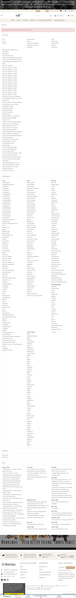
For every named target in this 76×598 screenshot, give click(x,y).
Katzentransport (31, 192)
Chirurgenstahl (55, 256)
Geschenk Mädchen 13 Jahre (9, 77)
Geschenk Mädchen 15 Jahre (9, 81)
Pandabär (29, 421)
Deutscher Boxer (6, 260)
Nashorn (29, 414)
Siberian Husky (6, 313)
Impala (28, 396)
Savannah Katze (31, 270)
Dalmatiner (5, 254)
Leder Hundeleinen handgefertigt (10, 133)
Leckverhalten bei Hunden (9, 340)
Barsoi (3, 225)
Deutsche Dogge (6, 258)
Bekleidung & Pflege (32, 196)
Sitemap (53, 45)
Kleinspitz (4, 282)
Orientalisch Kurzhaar (32, 260)
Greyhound (5, 274)
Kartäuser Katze (31, 248)
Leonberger (5, 286)
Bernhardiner (5, 237)
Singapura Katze (31, 278)
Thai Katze (29, 284)
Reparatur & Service (7, 350)
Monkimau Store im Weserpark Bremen (62, 513)
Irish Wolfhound (6, 280)
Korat (28, 250)
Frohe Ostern (55, 508)
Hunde (53, 186)
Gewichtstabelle (6, 334)
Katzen (53, 188)
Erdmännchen (30, 384)
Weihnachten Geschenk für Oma (10, 162)
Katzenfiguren (30, 202)
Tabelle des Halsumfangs (8, 342)
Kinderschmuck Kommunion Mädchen (12, 122)
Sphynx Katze (30, 282)
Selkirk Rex (29, 272)
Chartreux (29, 231)
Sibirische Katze (31, 276)
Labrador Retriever (7, 284)
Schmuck (32, 20)
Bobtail (4, 239)
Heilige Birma (30, 247)
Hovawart (4, 276)
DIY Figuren (54, 323)
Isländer (29, 345)
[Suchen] (50, 16)
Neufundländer (6, 297)
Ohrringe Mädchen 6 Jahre (9, 141)
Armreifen (53, 225)
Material (53, 254)
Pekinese (4, 299)
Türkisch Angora (31, 286)
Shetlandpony (30, 351)
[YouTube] (5, 580)
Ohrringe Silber (6, 145)
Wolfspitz (4, 321)
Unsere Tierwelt (59, 20)
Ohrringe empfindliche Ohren (58, 274)
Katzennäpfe (30, 190)
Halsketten (54, 231)
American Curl (30, 217)
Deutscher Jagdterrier (8, 262)
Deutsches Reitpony (32, 336)
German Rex (30, 243)
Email (43, 557)
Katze (18, 20)
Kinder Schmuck (6, 114)
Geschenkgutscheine (7, 332)
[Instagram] (8, 580)
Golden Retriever (6, 272)
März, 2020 (54, 522)
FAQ (47, 10)
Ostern (53, 204)
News (52, 10)
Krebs (28, 402)
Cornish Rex (30, 233)
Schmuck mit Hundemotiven (9, 155)
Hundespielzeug (6, 194)
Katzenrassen (30, 213)
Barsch (28, 363)
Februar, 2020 (30, 527)
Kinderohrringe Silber (7, 168)
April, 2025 (54, 477)
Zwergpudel (5, 324)
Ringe (52, 247)
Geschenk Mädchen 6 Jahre (9, 88)
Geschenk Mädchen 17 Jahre (9, 85)
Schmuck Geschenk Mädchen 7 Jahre (12, 153)
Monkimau (5, 457)
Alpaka (28, 361)
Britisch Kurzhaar (31, 225)
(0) (66, 10)
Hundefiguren (5, 206)
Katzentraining (30, 194)
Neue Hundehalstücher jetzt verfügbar (62, 515)
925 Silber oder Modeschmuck (10, 49)
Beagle (4, 229)
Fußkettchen (54, 229)
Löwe (28, 412)
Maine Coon (30, 252)
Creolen (53, 227)
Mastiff (4, 291)
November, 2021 (55, 517)
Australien (53, 310)
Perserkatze (30, 262)
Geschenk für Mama (7, 65)
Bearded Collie (6, 231)
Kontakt (56, 10)
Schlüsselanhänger (44, 20)
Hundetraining (6, 196)
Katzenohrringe (31, 204)
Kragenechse (30, 400)
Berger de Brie (5, 233)
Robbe (28, 429)
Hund (12, 20)
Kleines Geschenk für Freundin (10, 127)
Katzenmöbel (30, 186)
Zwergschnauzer (6, 326)
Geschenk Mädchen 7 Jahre (9, 90)
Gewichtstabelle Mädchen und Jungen (12, 98)
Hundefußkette (6, 213)
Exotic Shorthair (31, 241)
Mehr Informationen (8, 592)
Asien (52, 308)
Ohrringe (53, 243)
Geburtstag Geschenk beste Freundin (11, 59)
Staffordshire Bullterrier (8, 315)
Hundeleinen (5, 186)
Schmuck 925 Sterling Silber (9, 147)
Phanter (29, 425)
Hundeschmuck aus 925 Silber (10, 104)
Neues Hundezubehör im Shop (60, 529)
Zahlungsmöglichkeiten (33, 43)
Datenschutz (54, 41)
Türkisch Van (30, 287)
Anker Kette (5, 51)
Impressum (54, 47)
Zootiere (53, 298)
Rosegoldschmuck (56, 264)
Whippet (4, 319)
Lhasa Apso (5, 287)
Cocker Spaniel (6, 250)
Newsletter (29, 47)
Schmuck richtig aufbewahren (59, 282)
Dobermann (5, 266)
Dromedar (29, 375)
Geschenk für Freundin (8, 170)
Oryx (28, 419)
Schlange (29, 435)
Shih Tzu (4, 311)
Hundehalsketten (6, 208)
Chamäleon (30, 367)
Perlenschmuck (55, 262)
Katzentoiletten (31, 184)
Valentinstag (54, 202)
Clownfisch (30, 369)
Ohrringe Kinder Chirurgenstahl (10, 139)
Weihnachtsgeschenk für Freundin (11, 164)
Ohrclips (53, 237)
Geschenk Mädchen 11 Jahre (9, 73)
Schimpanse (30, 433)
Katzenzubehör (31, 182)
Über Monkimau (31, 39)
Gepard (29, 388)
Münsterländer (6, 295)
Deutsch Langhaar (7, 256)
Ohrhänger (54, 241)
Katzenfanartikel (31, 198)
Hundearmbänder (6, 212)
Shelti (3, 309)
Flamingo (29, 386)
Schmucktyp (54, 219)
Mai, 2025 (53, 467)
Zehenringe (54, 252)
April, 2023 (54, 506)
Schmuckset (54, 248)
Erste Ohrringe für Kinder (57, 270)
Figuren (25, 20)
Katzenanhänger (31, 200)
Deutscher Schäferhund (8, 264)
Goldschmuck (54, 258)
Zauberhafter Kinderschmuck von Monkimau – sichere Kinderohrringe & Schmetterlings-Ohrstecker (11, 523)
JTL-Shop (72, 593)
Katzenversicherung (32, 293)
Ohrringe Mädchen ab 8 (8, 143)
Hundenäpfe (5, 188)
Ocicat (28, 258)
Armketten (54, 223)
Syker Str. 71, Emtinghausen (10, 569)
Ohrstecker (54, 245)
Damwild (29, 371)
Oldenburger (30, 347)
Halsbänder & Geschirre (8, 184)
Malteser (4, 289)
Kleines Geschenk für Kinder (9, 129)
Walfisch (29, 445)
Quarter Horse (30, 349)
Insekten (53, 192)
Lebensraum (54, 314)
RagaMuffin (30, 264)
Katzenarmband (31, 206)
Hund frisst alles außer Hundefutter (11, 336)
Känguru (29, 404)
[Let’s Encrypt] (18, 15)
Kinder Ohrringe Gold (7, 112)
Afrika (52, 302)
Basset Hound (6, 227)
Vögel (52, 196)
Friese (28, 338)
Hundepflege (5, 192)
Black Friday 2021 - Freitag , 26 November (62, 519)
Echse (28, 377)
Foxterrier (4, 268)
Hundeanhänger (6, 204)
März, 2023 (54, 511)
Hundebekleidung (6, 200)
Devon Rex (29, 237)
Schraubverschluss (56, 250)
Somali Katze (30, 280)
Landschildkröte (31, 406)
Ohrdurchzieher (55, 239)
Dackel (4, 252)
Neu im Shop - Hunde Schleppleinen (61, 524)
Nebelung (29, 254)
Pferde (53, 190)
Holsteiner (29, 343)
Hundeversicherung (7, 338)
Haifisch (29, 392)
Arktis (52, 306)
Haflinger (29, 340)
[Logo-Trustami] (21, 15)
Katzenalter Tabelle (7, 110)
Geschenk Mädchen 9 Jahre (9, 94)
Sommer (53, 206)
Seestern (29, 441)
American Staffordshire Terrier (9, 223)
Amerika (53, 304)
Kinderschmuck (6, 120)
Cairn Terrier (5, 245)
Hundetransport (6, 198)
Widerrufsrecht (55, 43)
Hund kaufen (5, 100)
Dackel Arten (5, 53)
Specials (4, 330)
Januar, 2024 (54, 500)
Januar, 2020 (54, 527)
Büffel (28, 365)
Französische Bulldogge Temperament (12, 57)
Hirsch (28, 394)
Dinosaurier (54, 200)
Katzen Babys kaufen (7, 108)
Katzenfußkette (31, 208)
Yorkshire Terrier (6, 323)
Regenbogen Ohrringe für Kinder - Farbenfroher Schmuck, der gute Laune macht (12, 486)
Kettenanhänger (6, 215)
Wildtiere (53, 198)
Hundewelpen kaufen (7, 106)
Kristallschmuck (55, 260)
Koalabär (29, 398)
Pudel (3, 301)
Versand (48, 589)
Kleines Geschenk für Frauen (9, 125)
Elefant (29, 382)
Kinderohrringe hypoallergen (9, 118)
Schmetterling (30, 437)
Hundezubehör (6, 182)
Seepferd (29, 439)
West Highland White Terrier (9, 317)
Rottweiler (4, 303)
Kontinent (53, 300)
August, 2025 (5, 467)
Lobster (29, 410)
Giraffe (28, 390)
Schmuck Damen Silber (8, 151)
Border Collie (5, 241)
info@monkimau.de (12, 574)
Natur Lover (5, 455)
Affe (28, 357)
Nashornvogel (30, 415)
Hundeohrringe (6, 210)
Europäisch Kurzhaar (32, 239)
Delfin (28, 373)
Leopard (29, 408)
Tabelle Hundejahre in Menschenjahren (12, 102)
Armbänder (54, 221)
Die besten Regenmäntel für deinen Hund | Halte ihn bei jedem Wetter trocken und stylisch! (38, 507)
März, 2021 (29, 522)
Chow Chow (5, 248)
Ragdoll (29, 266)
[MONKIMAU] (2, 15)
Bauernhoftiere (55, 184)
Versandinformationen (32, 45)
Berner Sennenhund (7, 235)
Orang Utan (30, 417)
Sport (52, 212)
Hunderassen (5, 217)
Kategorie (53, 286)
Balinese (29, 219)
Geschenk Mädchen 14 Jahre (9, 79)
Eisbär (28, 379)
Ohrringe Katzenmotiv (7, 137)
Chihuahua (5, 247)
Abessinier (29, 215)
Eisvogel (29, 380)
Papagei (29, 423)
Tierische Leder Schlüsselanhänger (11, 159)
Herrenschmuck (55, 215)
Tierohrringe (5, 160)
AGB (52, 39)
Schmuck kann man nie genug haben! (37, 529)
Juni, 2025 (29, 467)
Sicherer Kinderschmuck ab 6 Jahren (11, 157)
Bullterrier (4, 243)
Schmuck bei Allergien (57, 280)
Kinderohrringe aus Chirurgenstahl (11, 116)
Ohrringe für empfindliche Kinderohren (12, 135)
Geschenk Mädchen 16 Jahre (9, 83)
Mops (3, 293)
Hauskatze (29, 245)
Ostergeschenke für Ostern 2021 (35, 524)
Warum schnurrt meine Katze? (34, 295)
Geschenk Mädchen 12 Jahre (9, 75)
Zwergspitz (5, 328)
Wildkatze (29, 289)
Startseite (3, 25)
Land (52, 315)
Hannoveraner (30, 341)
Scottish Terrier (6, 307)
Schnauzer (5, 305)
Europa (53, 312)
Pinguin (29, 427)
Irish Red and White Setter (9, 278)
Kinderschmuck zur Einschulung (10, 124)
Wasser (53, 319)
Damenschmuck (55, 213)
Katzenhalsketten (31, 210)
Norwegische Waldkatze (33, 256)
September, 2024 (31, 500)
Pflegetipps (5, 348)
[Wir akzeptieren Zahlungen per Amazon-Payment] (31, 586)
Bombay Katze (30, 223)
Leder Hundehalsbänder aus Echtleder (12, 131)
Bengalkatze (30, 221)
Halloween (54, 208)
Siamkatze (29, 274)
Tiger (28, 443)
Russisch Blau (30, 268)
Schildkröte (30, 431)
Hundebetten (5, 190)
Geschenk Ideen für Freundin (9, 67)
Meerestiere (54, 194)
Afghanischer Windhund (8, 219)
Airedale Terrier (6, 221)
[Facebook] (2, 580)
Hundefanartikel (6, 202)
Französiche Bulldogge (8, 270)
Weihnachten (54, 210)
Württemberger (31, 353)
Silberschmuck (55, 266)
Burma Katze (30, 229)
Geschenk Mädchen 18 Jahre (9, 86)
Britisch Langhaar (31, 227)
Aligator (29, 359)
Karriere (29, 41)
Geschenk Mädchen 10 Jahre (9, 69)
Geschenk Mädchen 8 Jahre (9, 92)
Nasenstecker (54, 235)
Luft (52, 317)
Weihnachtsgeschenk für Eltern (10, 166)
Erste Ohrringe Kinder (7, 55)
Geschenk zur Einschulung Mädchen (11, 96)
